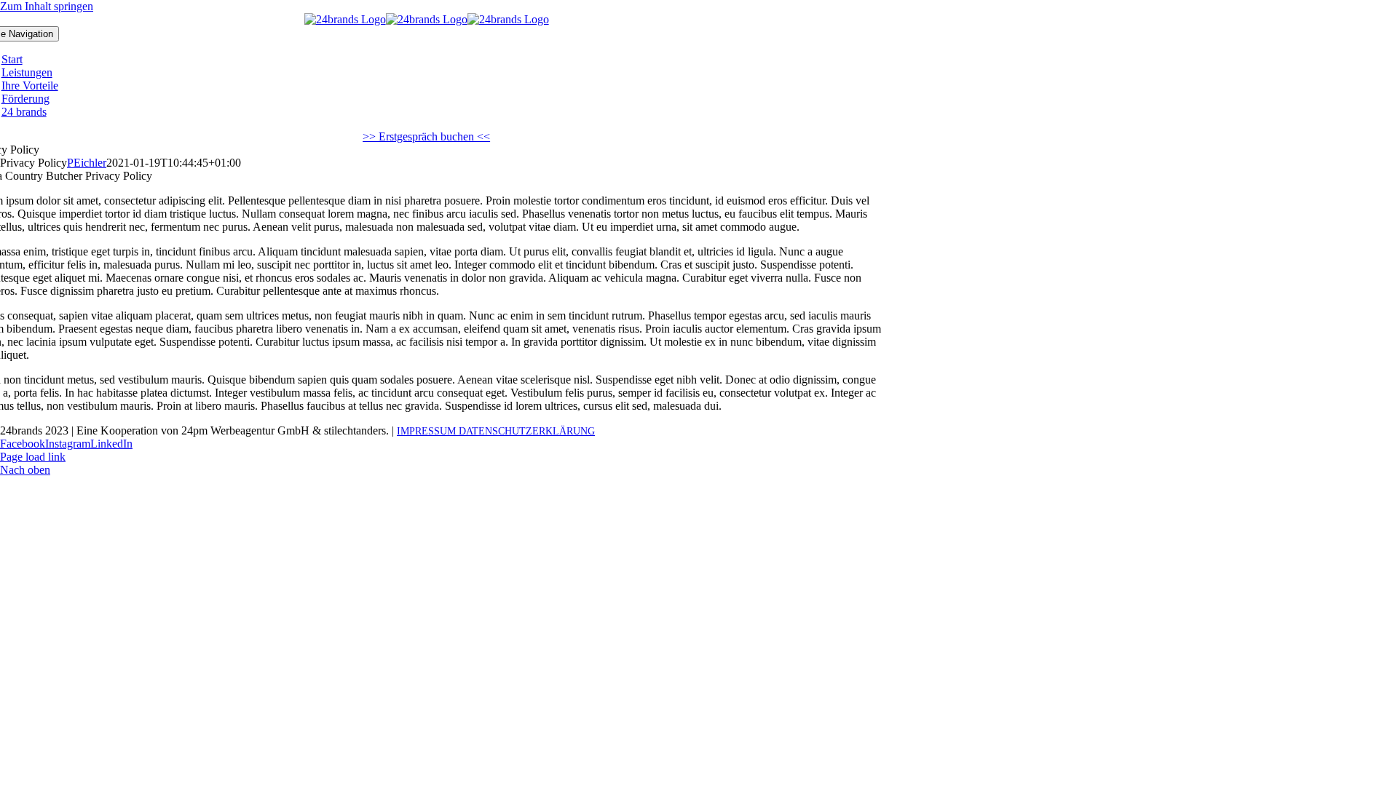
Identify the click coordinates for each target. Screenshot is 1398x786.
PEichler (86, 162)
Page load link (33, 456)
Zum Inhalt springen (46, 6)
